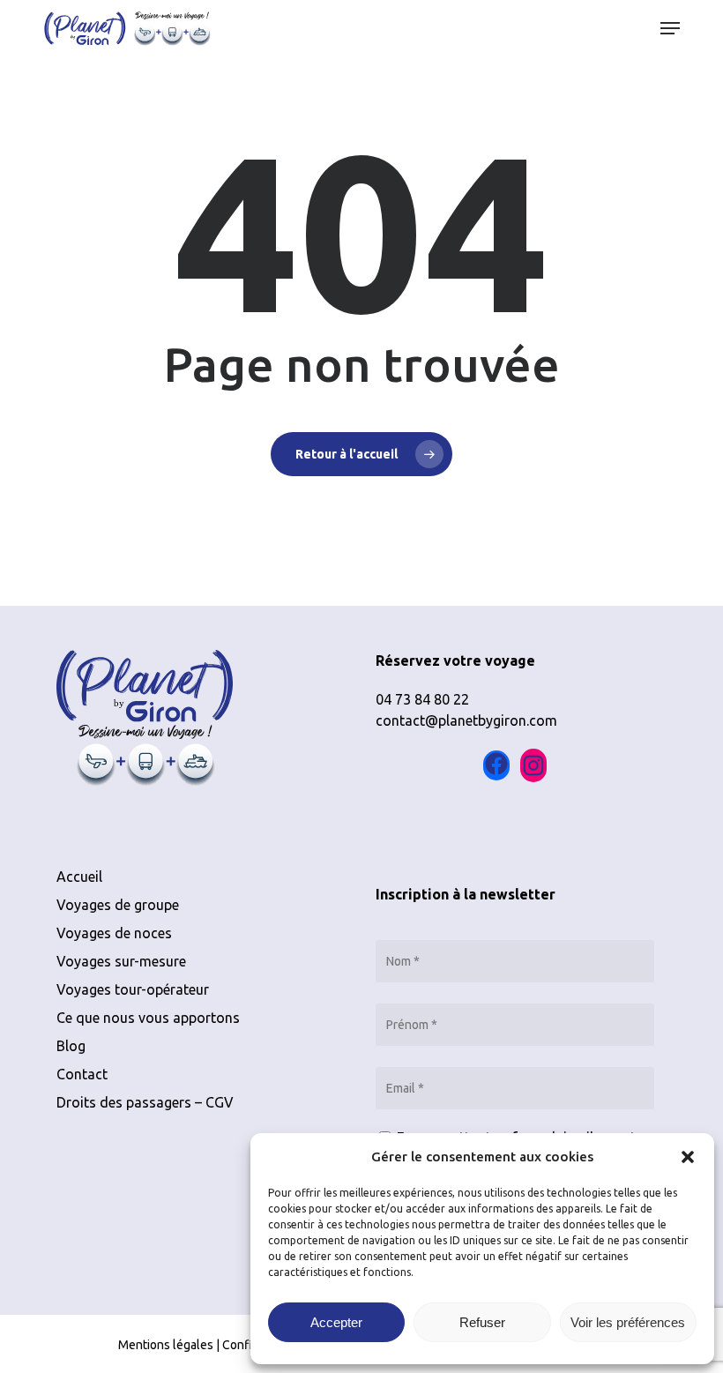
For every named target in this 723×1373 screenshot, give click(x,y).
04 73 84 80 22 (422, 699)
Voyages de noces (114, 933)
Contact (82, 1074)
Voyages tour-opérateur (132, 989)
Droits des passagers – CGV (145, 1102)
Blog (71, 1046)
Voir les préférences (627, 1322)
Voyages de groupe (117, 905)
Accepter (336, 1322)
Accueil (79, 876)
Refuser (482, 1322)
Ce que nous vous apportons (148, 1018)
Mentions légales (165, 1345)
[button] (688, 1157)
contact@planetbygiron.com (466, 720)
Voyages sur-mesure (121, 961)
